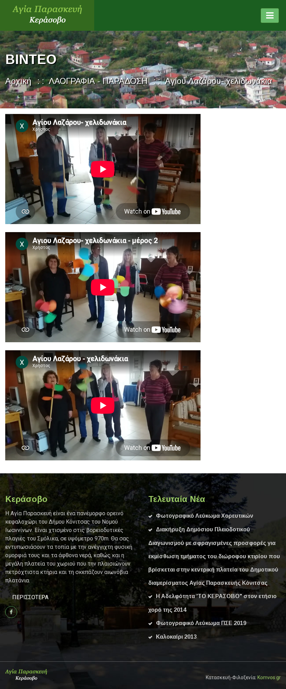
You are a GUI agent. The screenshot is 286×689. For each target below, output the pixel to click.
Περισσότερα (30, 597)
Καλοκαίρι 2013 (176, 637)
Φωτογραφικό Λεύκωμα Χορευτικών (204, 516)
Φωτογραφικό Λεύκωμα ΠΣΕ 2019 (201, 623)
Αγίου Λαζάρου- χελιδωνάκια (218, 81)
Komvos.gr (269, 677)
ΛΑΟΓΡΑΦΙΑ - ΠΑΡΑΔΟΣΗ (98, 81)
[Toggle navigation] (270, 15)
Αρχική (18, 81)
